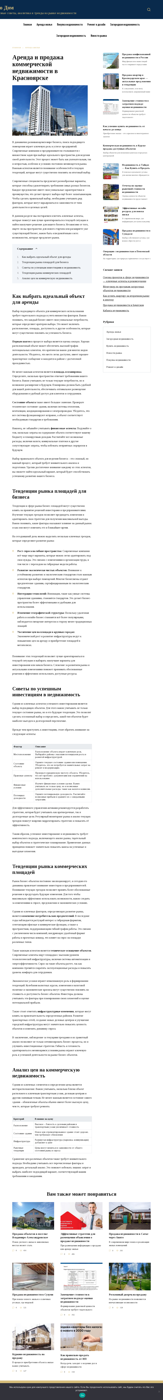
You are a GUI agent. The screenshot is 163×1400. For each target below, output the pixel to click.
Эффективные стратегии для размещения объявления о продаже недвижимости (77, 1237)
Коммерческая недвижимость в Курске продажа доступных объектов (124, 147)
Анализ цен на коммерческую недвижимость (47, 278)
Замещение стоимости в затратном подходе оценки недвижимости (135, 103)
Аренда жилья (44, 24)
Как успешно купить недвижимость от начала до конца (124, 128)
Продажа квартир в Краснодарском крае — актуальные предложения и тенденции (136, 80)
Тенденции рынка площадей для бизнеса (45, 262)
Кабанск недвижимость (116, 310)
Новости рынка (99, 35)
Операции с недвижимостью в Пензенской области (126, 253)
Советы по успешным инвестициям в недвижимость (51, 267)
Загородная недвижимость (125, 24)
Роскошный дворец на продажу (128, 1294)
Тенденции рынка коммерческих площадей (46, 273)
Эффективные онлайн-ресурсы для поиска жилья (134, 211)
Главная (27, 24)
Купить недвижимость (117, 345)
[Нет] (159, 1391)
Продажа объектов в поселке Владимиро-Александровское (30, 1236)
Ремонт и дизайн (96, 24)
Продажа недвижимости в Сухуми (32, 1294)
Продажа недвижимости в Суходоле (136, 232)
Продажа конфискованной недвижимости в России (136, 56)
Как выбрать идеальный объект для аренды (46, 257)
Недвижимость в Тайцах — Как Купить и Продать (136, 166)
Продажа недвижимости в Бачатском (123, 305)
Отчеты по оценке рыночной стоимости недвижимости (133, 188)
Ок (82, 1395)
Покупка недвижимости (70, 24)
